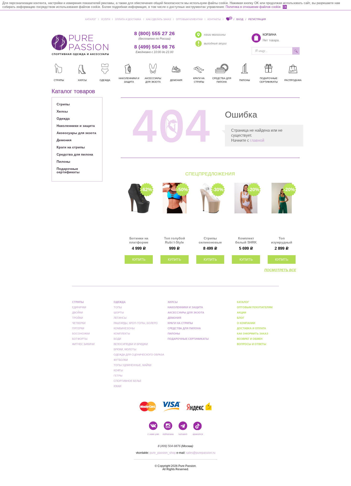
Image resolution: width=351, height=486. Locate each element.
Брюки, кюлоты (125, 349)
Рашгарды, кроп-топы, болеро (136, 323)
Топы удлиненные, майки (132, 365)
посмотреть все (280, 270)
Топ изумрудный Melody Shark (282, 240)
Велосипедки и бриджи (131, 344)
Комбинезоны (124, 328)
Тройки (77, 317)
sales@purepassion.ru (200, 452)
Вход (239, 19)
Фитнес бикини (83, 344)
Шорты (119, 312)
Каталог (90, 19)
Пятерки (78, 328)
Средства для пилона (75, 154)
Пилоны (63, 161)
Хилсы (62, 111)
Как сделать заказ (158, 19)
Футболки (121, 359)
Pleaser (116, 97)
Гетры (118, 375)
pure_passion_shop (163, 452)
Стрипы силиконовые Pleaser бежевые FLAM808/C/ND (210, 240)
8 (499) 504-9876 (169, 446)
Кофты (118, 370)
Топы (118, 307)
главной (257, 140)
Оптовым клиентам (189, 19)
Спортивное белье (127, 380)
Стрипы (63, 104)
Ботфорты (79, 338)
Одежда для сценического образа (139, 354)
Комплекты (122, 333)
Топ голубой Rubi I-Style (174, 240)
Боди (117, 338)
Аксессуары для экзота (76, 133)
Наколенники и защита (76, 126)
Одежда (63, 118)
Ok (285, 7)
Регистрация (257, 19)
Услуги (105, 19)
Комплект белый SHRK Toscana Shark (246, 240)
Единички (72, 97)
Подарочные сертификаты (68, 170)
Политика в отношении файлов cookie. (254, 7)
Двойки (77, 312)
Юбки (117, 386)
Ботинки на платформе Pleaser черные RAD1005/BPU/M (139, 240)
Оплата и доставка (128, 19)
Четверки (78, 323)
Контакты (214, 19)
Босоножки (81, 333)
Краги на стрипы (71, 147)
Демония (64, 140)
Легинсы (120, 317)
